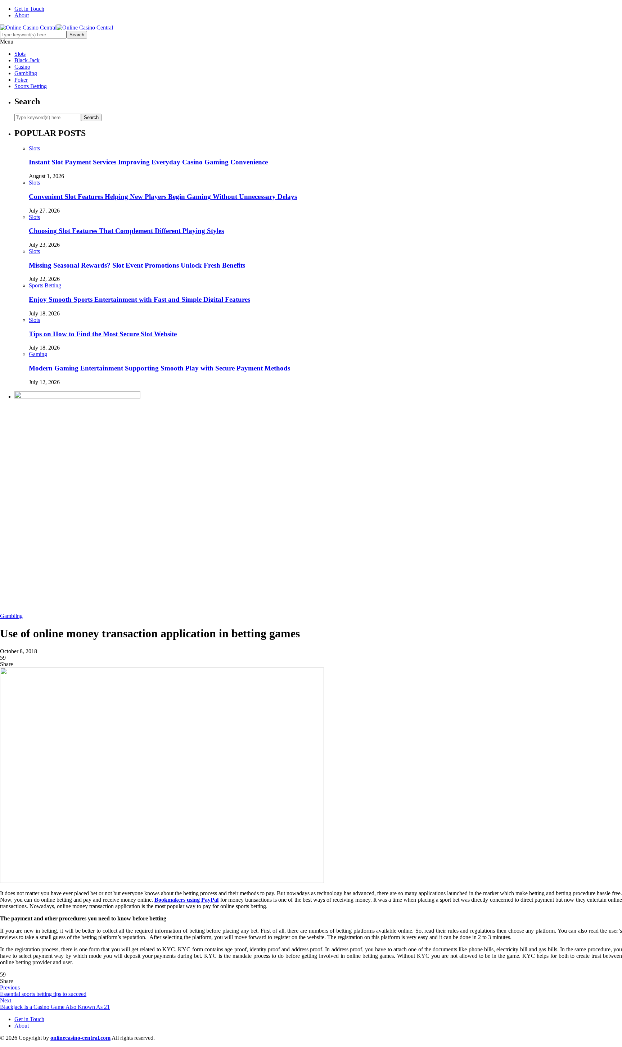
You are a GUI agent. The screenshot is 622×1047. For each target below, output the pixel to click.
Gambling (25, 73)
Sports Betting (30, 86)
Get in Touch (29, 9)
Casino (22, 67)
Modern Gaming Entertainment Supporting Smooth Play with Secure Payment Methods (159, 368)
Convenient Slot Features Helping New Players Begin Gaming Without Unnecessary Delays (163, 196)
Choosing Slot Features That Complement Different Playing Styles (126, 231)
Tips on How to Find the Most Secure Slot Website (103, 334)
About (21, 15)
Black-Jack (27, 60)
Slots (20, 54)
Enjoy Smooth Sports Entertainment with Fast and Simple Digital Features (139, 299)
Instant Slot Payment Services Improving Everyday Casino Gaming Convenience (148, 162)
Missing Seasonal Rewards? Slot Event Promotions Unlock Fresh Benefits (137, 265)
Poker (21, 80)
